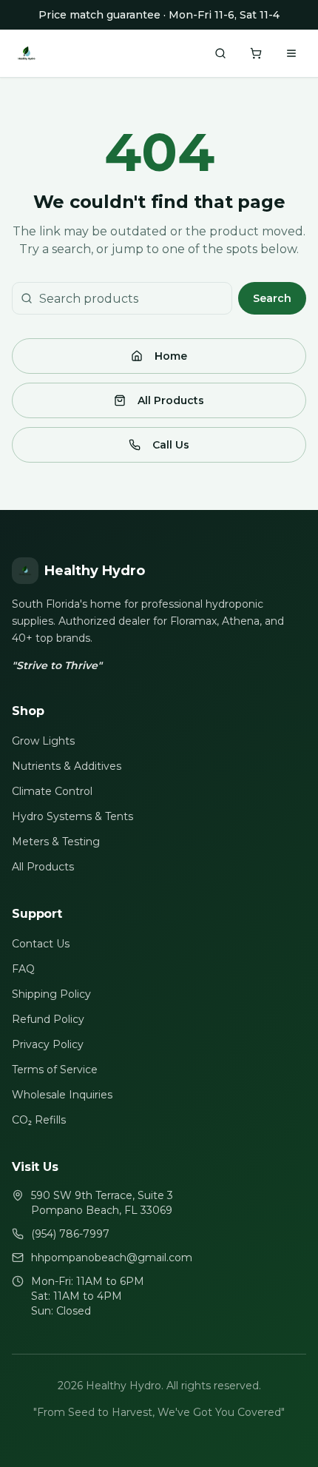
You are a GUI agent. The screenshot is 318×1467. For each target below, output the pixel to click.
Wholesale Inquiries (62, 1094)
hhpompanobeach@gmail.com (111, 1257)
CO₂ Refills (39, 1120)
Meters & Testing (56, 841)
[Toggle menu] (291, 53)
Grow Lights (43, 741)
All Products (171, 400)
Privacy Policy (48, 1044)
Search (272, 298)
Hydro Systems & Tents (72, 816)
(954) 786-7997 (70, 1234)
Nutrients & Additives (66, 766)
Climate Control (52, 791)
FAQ (23, 969)
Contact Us (41, 943)
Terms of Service (55, 1069)
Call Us (170, 444)
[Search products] (220, 53)
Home (171, 356)
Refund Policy (48, 1019)
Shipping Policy (51, 994)
